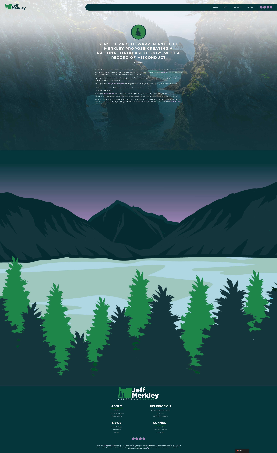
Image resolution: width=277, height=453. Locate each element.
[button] (256, 7)
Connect (250, 7)
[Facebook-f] (261, 7)
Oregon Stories (117, 416)
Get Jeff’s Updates (160, 429)
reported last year (108, 93)
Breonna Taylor (176, 101)
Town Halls (160, 426)
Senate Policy (108, 445)
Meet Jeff (117, 410)
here (147, 448)
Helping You (237, 7)
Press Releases (117, 426)
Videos (116, 432)
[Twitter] (271, 7)
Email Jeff (160, 413)
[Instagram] (264, 7)
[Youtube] (268, 7)
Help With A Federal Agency (160, 410)
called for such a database (116, 83)
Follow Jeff (160, 432)
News (225, 7)
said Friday (164, 72)
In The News (116, 429)
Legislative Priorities (117, 413)
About (215, 7)
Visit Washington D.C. (160, 416)
